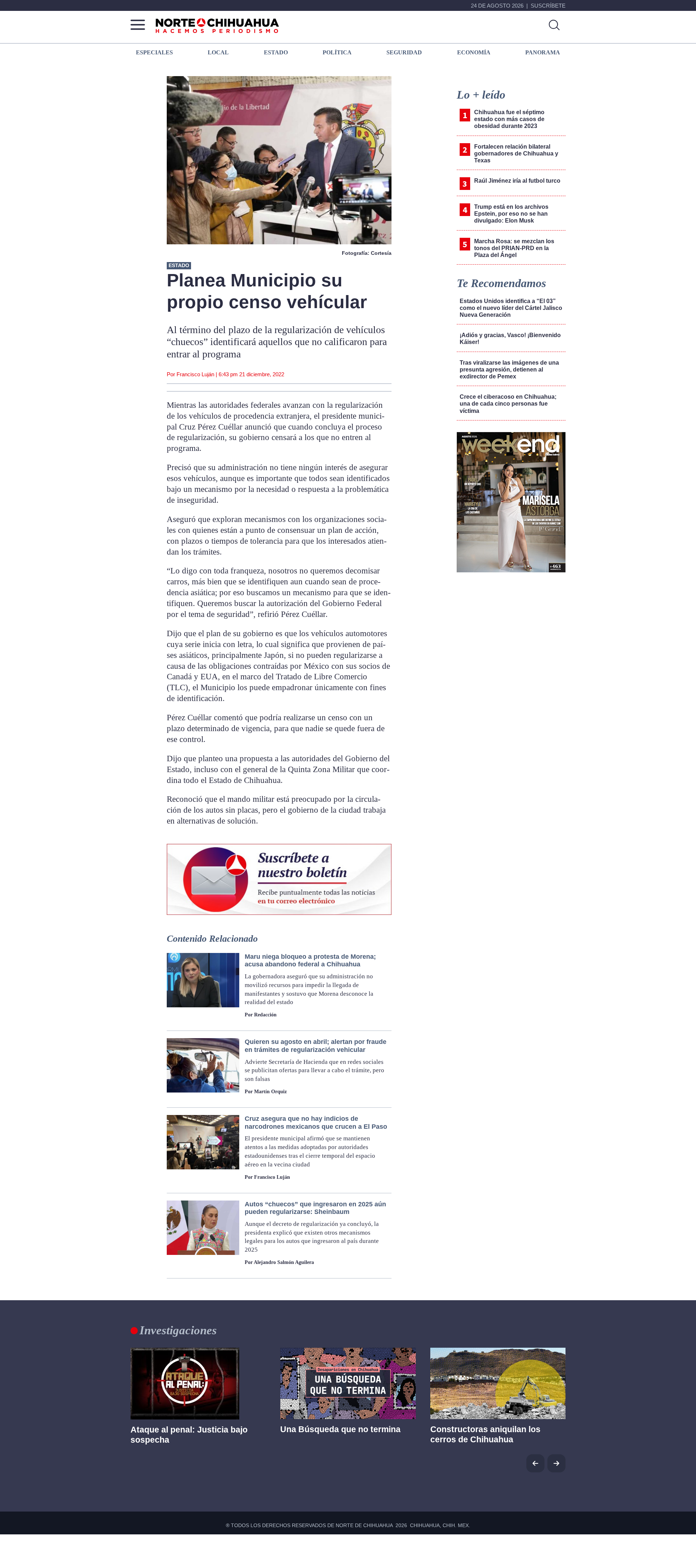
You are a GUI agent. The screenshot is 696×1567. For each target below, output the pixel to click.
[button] (556, 1463)
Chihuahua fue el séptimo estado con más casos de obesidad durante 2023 (509, 119)
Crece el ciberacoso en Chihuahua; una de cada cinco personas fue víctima (508, 404)
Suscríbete (548, 6)
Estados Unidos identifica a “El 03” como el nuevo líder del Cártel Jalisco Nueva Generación (511, 308)
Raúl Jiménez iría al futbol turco (517, 181)
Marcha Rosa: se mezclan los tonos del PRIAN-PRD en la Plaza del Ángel (514, 248)
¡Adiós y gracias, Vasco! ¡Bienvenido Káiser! (510, 338)
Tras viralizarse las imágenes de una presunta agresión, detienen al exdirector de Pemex (509, 370)
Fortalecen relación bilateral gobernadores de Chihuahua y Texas (516, 153)
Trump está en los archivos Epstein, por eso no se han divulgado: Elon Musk (511, 214)
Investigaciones (178, 1330)
